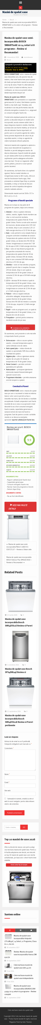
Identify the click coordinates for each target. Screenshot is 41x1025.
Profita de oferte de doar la (16, 69)
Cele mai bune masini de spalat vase (20, 1010)
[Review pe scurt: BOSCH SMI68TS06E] (13, 439)
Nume (7, 774)
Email (6, 782)
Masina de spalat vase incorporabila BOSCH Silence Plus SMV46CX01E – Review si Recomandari (19, 559)
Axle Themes (27, 1022)
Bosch (9, 60)
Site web (7, 790)
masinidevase (28, 57)
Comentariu (9, 748)
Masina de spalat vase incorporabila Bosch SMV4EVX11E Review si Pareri (18, 622)
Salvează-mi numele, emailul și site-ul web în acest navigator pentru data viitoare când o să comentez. (19, 801)
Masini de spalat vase (15, 12)
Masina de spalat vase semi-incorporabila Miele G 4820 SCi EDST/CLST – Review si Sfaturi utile (18, 547)
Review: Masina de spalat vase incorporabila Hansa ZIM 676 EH (20, 954)
